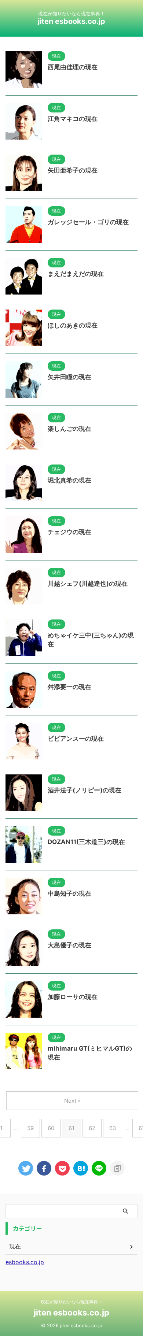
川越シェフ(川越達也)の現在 (88, 583)
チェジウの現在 (69, 532)
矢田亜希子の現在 (73, 170)
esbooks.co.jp (25, 1262)
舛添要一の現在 (69, 687)
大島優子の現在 (69, 945)
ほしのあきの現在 (73, 325)
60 (51, 1128)
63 (112, 1128)
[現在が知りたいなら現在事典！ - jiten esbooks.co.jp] (80, 1168)
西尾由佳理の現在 (73, 67)
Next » (72, 1100)
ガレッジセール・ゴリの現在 (88, 222)
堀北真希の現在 (69, 480)
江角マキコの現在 (73, 118)
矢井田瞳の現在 (69, 377)
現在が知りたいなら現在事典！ (71, 1301)
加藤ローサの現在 (73, 996)
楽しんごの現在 (69, 428)
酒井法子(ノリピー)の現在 (84, 790)
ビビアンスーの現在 (76, 738)
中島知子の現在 (69, 893)
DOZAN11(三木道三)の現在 (86, 841)
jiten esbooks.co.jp (71, 21)
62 (92, 1128)
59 (30, 1128)
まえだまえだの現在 (76, 273)
